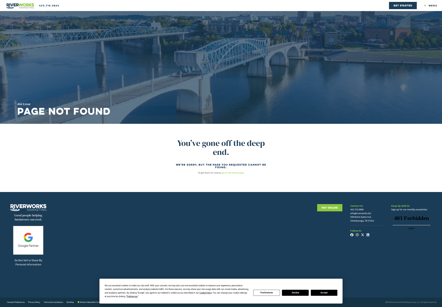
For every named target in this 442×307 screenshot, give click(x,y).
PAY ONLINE (330, 207)
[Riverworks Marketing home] (20, 6)
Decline (295, 292)
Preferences (266, 292)
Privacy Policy (34, 302)
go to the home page (233, 172)
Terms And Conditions (53, 302)
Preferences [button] (132, 296)
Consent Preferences (16, 302)
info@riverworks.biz (360, 213)
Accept (324, 292)
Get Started (402, 5)
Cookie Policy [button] (205, 293)
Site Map (70, 302)
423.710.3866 (49, 5)
